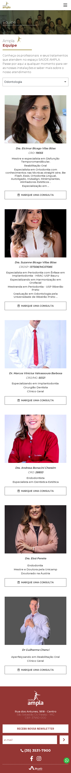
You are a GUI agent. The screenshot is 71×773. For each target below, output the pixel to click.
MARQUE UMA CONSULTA (37, 194)
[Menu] (65, 5)
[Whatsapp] (67, 761)
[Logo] (6, 5)
